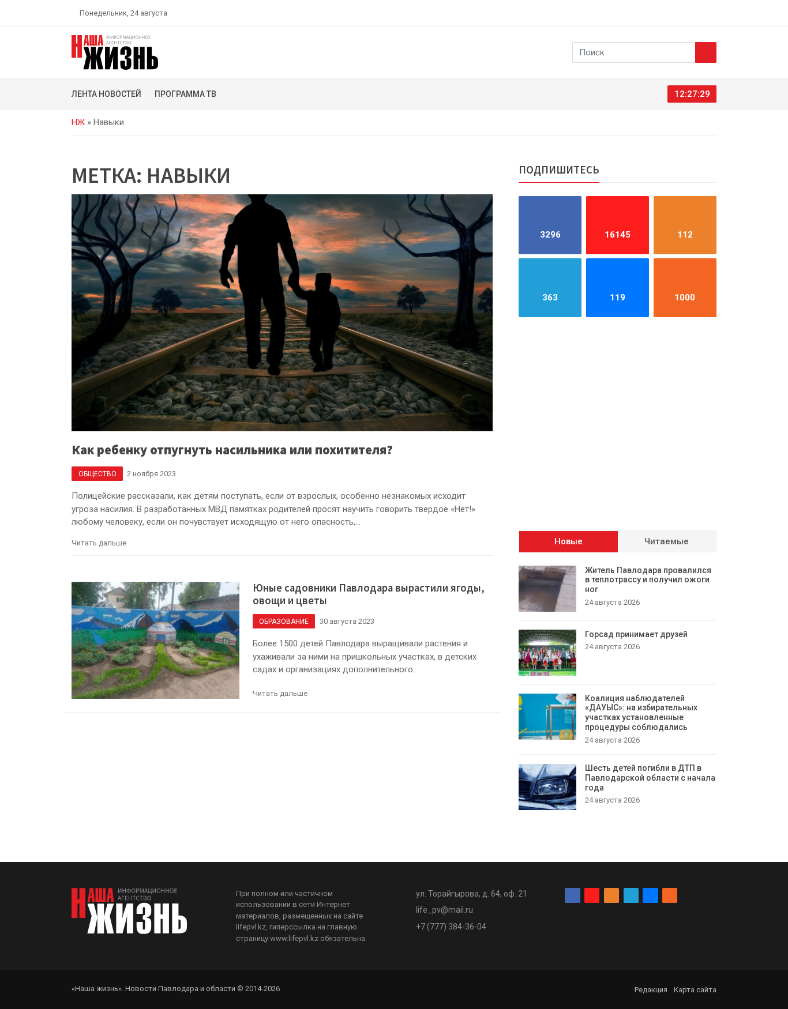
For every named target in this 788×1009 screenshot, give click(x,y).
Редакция (651, 989)
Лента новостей (106, 94)
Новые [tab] (568, 542)
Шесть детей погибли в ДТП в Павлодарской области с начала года (650, 778)
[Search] (705, 52)
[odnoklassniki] (671, 12)
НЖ (78, 122)
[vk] (698, 12)
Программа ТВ (185, 94)
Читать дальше (99, 543)
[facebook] (645, 12)
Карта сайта (695, 989)
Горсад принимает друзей (636, 634)
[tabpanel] (617, 688)
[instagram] (658, 12)
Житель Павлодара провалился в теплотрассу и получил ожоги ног (648, 580)
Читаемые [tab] (666, 542)
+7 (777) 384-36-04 (451, 926)
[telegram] (685, 12)
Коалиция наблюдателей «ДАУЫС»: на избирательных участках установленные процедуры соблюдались (641, 713)
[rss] (711, 12)
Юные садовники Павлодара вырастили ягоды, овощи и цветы (369, 594)
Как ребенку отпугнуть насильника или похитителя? (232, 450)
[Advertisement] (617, 424)
